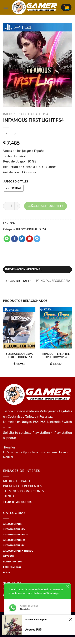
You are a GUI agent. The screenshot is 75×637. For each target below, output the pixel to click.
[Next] (72, 342)
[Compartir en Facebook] (14, 238)
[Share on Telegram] (37, 238)
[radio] (13, 188)
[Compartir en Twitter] (22, 238)
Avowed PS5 (33, 629)
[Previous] (3, 342)
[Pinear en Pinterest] (29, 238)
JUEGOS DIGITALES (16, 181)
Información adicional (23, 269)
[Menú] (5, 7)
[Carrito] (66, 7)
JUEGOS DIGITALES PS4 (32, 114)
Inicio (7, 114)
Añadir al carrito (45, 206)
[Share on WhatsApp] (7, 238)
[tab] (37, 269)
